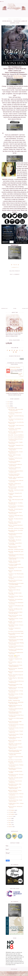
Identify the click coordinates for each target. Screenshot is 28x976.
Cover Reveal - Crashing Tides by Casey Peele (14, 537)
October (11, 812)
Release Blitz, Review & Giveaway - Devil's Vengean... (15, 769)
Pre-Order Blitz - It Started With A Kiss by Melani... (15, 543)
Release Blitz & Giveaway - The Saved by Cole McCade (15, 775)
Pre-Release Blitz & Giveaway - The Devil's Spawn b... (15, 738)
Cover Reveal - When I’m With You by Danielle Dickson (16, 682)
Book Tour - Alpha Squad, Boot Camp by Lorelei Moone (15, 432)
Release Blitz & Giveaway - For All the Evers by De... (15, 694)
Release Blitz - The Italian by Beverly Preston (15, 519)
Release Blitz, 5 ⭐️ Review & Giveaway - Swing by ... (14, 656)
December (11, 407)
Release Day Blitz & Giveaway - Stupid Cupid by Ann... (15, 634)
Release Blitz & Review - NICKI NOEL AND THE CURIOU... (15, 703)
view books (21, 376)
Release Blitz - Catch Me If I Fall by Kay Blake (16, 416)
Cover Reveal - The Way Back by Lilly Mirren (15, 606)
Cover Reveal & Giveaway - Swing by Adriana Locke (15, 731)
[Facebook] (7, 350)
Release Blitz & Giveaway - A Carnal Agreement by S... (15, 452)
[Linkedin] (13, 352)
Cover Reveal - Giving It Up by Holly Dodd (15, 757)
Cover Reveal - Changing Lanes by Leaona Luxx (15, 413)
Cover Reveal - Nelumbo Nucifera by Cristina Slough (15, 709)
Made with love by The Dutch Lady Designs (18, 974)
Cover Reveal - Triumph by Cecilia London (15, 659)
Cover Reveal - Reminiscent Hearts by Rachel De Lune (15, 646)
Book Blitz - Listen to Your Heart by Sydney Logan (15, 622)
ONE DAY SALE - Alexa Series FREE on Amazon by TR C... (15, 410)
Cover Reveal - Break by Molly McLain (16, 437)
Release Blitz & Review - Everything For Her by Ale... (15, 503)
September (11, 814)
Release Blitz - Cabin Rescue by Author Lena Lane (16, 490)
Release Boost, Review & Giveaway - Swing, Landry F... (15, 449)
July (9, 818)
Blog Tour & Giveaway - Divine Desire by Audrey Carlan (15, 487)
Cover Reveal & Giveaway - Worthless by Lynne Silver (15, 765)
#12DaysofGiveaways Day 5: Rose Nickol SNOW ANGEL (15, 712)
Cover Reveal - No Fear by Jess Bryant (15, 631)
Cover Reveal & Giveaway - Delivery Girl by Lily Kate (15, 637)
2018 (8, 402)
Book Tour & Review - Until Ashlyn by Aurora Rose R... (15, 506)
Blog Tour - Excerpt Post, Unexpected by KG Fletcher (15, 675)
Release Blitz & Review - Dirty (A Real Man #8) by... (15, 568)
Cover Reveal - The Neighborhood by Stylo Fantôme (15, 653)
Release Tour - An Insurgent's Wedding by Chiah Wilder (16, 643)
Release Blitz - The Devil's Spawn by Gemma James (15, 510)
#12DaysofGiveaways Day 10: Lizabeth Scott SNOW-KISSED (15, 584)
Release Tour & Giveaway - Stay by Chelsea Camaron (15, 616)
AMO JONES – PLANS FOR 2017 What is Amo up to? (15, 744)
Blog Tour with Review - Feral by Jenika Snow (14, 741)
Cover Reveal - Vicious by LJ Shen (15, 759)
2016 (8, 406)
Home (14, 308)
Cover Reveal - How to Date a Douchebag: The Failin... (14, 474)
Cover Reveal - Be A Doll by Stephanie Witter (15, 719)
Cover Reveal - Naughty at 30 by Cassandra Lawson (14, 565)
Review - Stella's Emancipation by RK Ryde (15, 500)
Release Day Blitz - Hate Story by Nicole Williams (14, 540)
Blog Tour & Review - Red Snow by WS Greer (15, 807)
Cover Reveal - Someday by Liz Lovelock (14, 629)
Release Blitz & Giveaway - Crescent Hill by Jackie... (15, 619)
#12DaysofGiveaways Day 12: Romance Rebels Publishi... (16, 555)
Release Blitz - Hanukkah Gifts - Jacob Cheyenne (15, 552)
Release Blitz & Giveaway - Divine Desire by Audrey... (15, 513)
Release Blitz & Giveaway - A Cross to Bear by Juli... (15, 625)
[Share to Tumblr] (16, 264)
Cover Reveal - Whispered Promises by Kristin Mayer (15, 439)
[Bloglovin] (19, 350)
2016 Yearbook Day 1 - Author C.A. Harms (15, 662)
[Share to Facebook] (13, 264)
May (9, 822)
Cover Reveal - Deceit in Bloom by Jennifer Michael (15, 465)
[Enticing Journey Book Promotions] (15, 910)
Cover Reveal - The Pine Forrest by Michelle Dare (15, 458)
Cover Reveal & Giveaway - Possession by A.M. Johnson (16, 725)
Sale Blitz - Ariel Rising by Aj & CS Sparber (15, 497)
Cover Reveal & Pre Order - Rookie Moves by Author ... (15, 800)
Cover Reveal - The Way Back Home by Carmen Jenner (15, 650)
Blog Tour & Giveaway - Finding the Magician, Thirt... (15, 747)
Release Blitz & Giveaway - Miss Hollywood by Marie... (14, 788)
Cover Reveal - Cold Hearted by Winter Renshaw (14, 468)
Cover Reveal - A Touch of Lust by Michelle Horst (15, 781)
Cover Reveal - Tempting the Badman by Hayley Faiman (15, 471)
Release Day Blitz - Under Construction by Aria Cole (16, 426)
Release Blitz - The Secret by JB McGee (16, 435)
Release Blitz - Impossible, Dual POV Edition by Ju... (15, 778)
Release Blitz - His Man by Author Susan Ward (15, 593)
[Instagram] (14, 350)
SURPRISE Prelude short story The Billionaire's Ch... (15, 706)
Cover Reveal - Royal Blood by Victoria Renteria (14, 462)
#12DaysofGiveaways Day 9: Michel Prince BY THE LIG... (15, 613)
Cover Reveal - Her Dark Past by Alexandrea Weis (14, 754)
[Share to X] (11, 264)
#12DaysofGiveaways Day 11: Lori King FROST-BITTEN (16, 558)
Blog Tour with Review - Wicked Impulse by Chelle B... (14, 791)
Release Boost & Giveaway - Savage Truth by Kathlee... (15, 685)
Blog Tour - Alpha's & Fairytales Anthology (14, 455)
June (9, 820)
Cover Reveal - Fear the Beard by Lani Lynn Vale (15, 419)
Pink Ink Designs (17, 76)
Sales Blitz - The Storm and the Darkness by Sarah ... (14, 561)
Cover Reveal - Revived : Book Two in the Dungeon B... (15, 715)
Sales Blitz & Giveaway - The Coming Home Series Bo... (15, 688)
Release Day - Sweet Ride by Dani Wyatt (15, 571)
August (10, 816)
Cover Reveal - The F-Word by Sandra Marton (15, 574)
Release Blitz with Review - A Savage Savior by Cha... (15, 691)
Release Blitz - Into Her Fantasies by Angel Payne (15, 762)
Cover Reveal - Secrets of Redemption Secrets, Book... (15, 603)
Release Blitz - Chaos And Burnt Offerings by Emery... (14, 522)
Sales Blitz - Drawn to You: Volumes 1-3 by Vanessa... (16, 577)
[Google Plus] (17, 350)
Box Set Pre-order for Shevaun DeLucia (14, 590)
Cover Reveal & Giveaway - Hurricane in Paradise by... (15, 794)
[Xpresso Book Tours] (15, 926)
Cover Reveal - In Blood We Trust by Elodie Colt (15, 516)
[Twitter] (9, 350)
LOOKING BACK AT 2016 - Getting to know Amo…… (16, 804)
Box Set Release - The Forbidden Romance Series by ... (14, 429)
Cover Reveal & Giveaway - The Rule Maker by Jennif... (15, 735)
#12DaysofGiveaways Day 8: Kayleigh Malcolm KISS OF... (15, 640)
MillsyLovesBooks (14, 369)
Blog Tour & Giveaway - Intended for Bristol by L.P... (15, 669)
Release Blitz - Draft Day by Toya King (15, 528)
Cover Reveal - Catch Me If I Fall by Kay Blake (15, 772)
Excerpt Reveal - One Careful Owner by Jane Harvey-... (15, 600)
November (11, 810)
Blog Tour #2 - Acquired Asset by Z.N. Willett (15, 672)
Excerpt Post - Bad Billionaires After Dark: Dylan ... (15, 609)
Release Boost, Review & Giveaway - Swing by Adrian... (15, 534)
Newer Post (4, 308)
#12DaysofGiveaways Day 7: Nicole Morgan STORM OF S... (15, 666)
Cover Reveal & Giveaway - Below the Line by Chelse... (15, 481)
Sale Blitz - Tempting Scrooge (14, 700)
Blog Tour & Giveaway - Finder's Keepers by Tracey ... (14, 547)
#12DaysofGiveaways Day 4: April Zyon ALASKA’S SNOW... (15, 751)
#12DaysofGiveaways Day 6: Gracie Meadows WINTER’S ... (15, 698)
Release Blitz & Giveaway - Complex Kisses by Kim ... (15, 443)
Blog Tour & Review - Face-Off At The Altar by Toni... (16, 423)
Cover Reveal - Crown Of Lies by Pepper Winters (14, 587)
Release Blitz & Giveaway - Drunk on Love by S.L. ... (15, 597)
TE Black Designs (18, 78)
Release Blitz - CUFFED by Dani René (15, 549)
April (10, 824)
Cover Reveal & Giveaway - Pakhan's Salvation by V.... (15, 797)
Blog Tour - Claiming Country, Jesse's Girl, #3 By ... (15, 526)
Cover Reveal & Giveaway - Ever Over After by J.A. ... (15, 728)
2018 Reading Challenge (14, 367)
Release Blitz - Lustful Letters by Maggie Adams (14, 484)
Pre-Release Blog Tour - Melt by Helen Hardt (15, 678)
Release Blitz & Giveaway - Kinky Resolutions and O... (14, 785)
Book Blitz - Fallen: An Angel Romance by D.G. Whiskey (15, 478)
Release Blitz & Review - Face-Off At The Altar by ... (15, 531)
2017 (8, 404)
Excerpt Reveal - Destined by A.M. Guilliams (15, 494)
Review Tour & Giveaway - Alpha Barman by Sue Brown (15, 722)
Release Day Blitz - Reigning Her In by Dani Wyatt (15, 446)
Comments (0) (15, 267)
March (10, 826)
